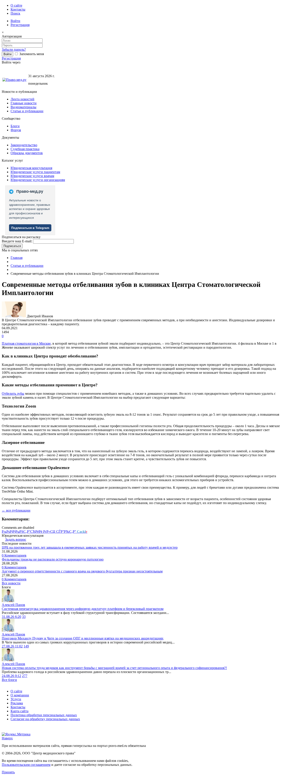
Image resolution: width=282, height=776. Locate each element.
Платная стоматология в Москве (26, 343)
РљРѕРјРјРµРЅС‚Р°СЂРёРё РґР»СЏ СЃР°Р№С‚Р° (44, 531)
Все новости (11, 583)
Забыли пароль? (14, 49)
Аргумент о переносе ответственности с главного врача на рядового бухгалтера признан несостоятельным (82, 571)
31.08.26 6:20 (11, 617)
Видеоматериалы (23, 107)
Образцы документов (27, 153)
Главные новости (24, 103)
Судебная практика (25, 149)
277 (24, 676)
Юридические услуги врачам (32, 176)
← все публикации (16, 510)
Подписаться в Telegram (30, 228)
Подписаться (12, 246)
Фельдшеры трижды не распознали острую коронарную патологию (53, 559)
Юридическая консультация (31, 168)
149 (26, 646)
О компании (20, 695)
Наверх (7, 738)
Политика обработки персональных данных (44, 715)
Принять (8, 772)
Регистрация (20, 25)
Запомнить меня (31, 54)
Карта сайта (19, 711)
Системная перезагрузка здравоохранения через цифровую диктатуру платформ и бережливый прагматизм (82, 609)
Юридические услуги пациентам (35, 172)
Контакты (18, 9)
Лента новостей (22, 99)
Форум (16, 130)
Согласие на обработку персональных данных (45, 719)
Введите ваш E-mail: (17, 241)
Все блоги (9, 680)
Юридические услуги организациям (38, 180)
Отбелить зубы (13, 393)
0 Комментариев (14, 555)
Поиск (15, 13)
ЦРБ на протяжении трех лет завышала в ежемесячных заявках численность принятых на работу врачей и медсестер (90, 547)
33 (24, 617)
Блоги (15, 126)
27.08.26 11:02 (12, 646)
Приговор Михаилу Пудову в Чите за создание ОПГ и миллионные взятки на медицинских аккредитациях (82, 638)
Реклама (17, 703)
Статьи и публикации (27, 111)
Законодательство (24, 145)
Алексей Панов (13, 605)
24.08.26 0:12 (11, 676)
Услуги (16, 699)
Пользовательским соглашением (26, 765)
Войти (15, 21)
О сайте (16, 5)
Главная (16, 258)
